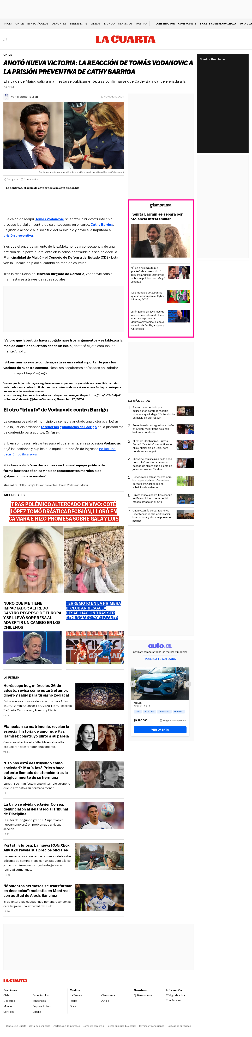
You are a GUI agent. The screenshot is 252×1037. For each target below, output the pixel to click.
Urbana (141, 24)
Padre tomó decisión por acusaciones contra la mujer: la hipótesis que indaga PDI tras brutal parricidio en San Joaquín (154, 412)
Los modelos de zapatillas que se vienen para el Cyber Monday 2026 (147, 296)
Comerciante (187, 24)
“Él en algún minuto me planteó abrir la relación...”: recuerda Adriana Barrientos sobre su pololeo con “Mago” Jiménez (148, 274)
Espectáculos (37, 24)
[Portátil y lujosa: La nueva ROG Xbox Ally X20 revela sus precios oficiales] (99, 857)
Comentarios (31, 179)
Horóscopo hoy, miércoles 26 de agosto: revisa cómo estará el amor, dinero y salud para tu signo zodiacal (36, 690)
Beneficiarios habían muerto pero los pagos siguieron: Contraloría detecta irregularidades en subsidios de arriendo (152, 482)
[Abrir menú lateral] (6, 39)
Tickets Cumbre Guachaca (218, 24)
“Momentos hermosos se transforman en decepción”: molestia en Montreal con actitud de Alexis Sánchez (38, 891)
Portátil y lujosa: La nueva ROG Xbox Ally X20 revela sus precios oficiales (36, 848)
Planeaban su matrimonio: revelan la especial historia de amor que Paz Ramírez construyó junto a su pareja (36, 731)
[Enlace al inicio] (161, 206)
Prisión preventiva (46, 485)
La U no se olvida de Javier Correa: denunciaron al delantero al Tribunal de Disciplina (35, 809)
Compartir (12, 179)
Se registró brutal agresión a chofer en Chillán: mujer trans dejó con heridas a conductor (153, 429)
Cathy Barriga (27, 485)
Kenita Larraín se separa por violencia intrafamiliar (157, 217)
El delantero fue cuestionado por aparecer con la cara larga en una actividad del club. (37, 903)
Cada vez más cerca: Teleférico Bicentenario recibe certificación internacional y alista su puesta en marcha (152, 516)
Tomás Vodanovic (69, 485)
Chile (19, 24)
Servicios (125, 24)
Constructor (165, 24)
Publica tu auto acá (160, 659)
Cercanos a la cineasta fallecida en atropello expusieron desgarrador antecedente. (33, 744)
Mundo (109, 24)
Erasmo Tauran (27, 96)
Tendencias (78, 24)
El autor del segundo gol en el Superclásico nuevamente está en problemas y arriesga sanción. (33, 824)
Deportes (59, 24)
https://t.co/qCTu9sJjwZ (105, 395)
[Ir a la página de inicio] (126, 39)
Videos (96, 24)
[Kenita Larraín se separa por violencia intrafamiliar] (160, 241)
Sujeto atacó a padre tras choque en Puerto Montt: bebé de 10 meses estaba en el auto (152, 498)
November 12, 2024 (70, 399)
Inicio (7, 24)
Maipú (84, 485)
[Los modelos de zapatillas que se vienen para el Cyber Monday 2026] (178, 297)
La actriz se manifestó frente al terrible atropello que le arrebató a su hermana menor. (36, 785)
